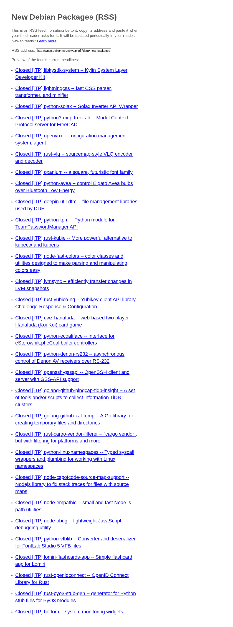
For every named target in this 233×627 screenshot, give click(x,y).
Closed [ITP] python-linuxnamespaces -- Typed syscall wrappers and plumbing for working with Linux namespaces (74, 459)
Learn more (46, 41)
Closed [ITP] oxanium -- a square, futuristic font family (74, 172)
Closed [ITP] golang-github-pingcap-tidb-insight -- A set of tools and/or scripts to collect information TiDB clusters (75, 397)
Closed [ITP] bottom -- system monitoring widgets (69, 611)
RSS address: (23, 50)
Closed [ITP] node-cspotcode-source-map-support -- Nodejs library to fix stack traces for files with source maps (72, 484)
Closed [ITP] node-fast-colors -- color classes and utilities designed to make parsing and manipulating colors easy (71, 263)
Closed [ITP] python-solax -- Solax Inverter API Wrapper (76, 106)
